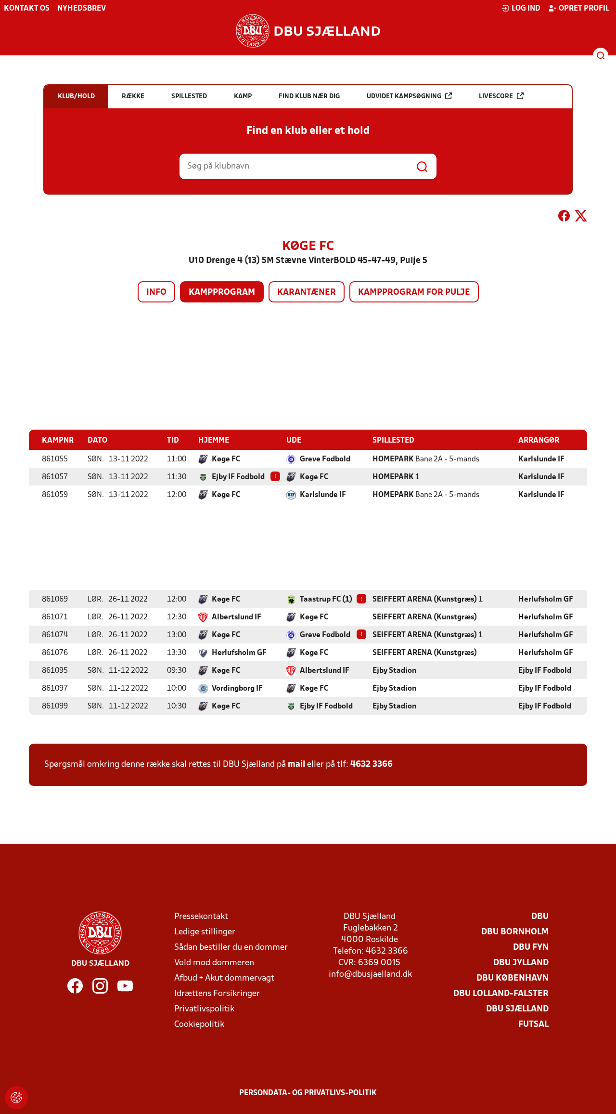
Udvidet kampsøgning (404, 96)
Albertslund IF (236, 617)
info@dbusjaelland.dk (370, 974)
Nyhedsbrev (81, 8)
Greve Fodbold (325, 459)
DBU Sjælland (517, 1009)
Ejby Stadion (394, 671)
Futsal (533, 1025)
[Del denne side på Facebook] (564, 217)
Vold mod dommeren (214, 963)
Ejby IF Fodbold (238, 477)
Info (156, 292)
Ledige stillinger (204, 932)
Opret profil (584, 8)
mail (296, 764)
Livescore (496, 96)
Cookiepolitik (199, 1025)
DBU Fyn (531, 948)
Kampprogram (222, 292)
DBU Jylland (521, 963)
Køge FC (226, 459)
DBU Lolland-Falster (501, 994)
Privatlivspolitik (204, 1009)
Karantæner (306, 292)
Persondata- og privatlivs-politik (308, 1093)
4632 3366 (371, 764)
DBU (540, 917)
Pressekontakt (201, 917)
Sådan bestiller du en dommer (231, 948)
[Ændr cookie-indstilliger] (16, 1097)
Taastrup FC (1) (326, 599)
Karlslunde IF (541, 459)
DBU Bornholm (515, 932)
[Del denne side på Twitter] (581, 217)
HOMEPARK (393, 459)
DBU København (512, 978)
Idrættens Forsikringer (217, 994)
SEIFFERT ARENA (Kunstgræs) (424, 599)
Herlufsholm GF (545, 599)
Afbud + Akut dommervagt (224, 978)
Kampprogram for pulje (414, 292)
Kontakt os (27, 8)
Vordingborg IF (237, 688)
